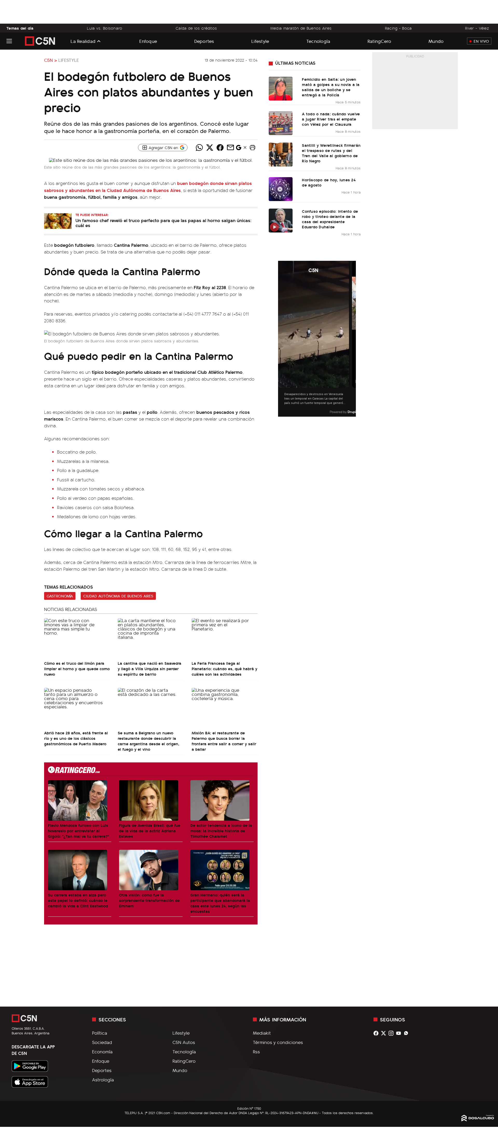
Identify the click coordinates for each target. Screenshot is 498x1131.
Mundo (436, 41)
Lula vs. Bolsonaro (104, 28)
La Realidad (83, 41)
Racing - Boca (398, 28)
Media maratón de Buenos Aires (300, 28)
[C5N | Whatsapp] (407, 1033)
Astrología (103, 1079)
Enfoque (148, 41)
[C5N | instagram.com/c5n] (392, 1033)
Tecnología (318, 41)
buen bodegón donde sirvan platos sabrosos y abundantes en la (148, 186)
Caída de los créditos (196, 28)
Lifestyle (260, 41)
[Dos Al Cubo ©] (477, 1119)
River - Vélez (477, 28)
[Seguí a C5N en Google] (239, 149)
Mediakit (262, 1033)
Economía (102, 1051)
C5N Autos (183, 1042)
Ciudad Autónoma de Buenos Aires (118, 596)
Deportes (204, 41)
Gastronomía (60, 596)
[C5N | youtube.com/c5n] (400, 1033)
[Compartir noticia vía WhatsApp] (199, 147)
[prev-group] (281, 339)
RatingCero (379, 41)
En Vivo (481, 41)
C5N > (50, 60)
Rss (256, 1051)
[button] (252, 147)
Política (99, 1033)
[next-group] (352, 339)
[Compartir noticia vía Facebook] (220, 147)
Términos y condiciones (278, 1042)
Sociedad (102, 1042)
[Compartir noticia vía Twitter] (209, 147)
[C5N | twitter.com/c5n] (385, 1033)
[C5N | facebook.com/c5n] (377, 1033)
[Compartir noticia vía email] (230, 147)
